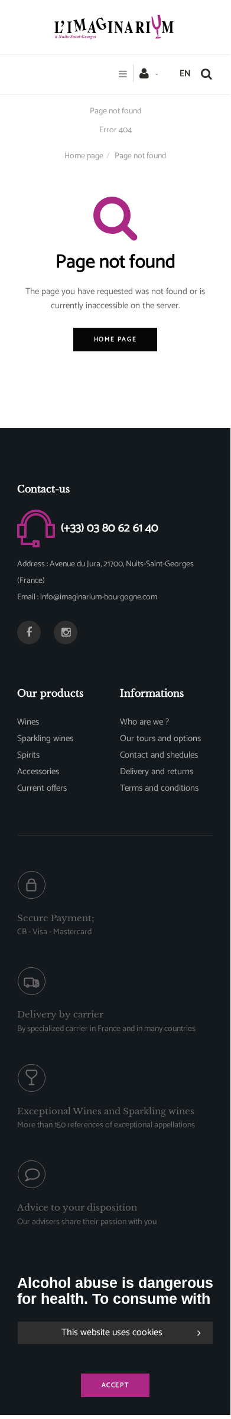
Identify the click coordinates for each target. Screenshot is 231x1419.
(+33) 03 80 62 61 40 (109, 527)
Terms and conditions (159, 788)
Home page (83, 156)
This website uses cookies (111, 1332)
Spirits (28, 755)
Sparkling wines (45, 738)
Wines (28, 722)
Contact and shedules (159, 755)
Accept (115, 1385)
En (185, 73)
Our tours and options (160, 738)
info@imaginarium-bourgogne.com (98, 597)
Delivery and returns (156, 771)
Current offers (42, 788)
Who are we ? (144, 722)
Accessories (38, 771)
